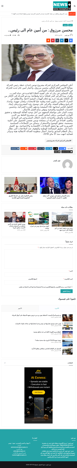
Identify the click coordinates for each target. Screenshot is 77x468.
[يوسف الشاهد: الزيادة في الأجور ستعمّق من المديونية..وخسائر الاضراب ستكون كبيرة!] (14, 217)
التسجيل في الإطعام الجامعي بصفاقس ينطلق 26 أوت (46, 348)
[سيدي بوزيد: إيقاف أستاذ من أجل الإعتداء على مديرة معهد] (62, 219)
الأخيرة (57, 308)
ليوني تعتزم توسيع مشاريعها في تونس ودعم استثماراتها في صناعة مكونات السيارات (38, 323)
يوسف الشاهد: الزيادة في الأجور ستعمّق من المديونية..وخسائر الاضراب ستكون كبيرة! (16, 226)
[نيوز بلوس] (62, 5)
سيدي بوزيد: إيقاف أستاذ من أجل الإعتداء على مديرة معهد (64, 229)
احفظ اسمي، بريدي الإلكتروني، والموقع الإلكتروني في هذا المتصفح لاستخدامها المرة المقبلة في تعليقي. (45, 287)
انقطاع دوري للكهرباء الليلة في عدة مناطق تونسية (47, 332)
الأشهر (20, 308)
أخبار (64, 21)
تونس (65, 25)
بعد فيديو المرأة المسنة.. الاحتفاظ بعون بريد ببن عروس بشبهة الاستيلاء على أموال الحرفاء (36, 315)
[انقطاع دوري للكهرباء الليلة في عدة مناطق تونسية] (67, 334)
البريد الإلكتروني (68, 279)
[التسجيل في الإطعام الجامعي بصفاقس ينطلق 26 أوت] (67, 351)
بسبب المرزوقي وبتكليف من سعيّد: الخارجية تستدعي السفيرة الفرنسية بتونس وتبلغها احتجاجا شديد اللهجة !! (40, 14)
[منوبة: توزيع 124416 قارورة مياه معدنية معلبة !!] (67, 342)
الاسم (71, 271)
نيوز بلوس (67, 35)
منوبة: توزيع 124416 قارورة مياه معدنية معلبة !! (48, 340)
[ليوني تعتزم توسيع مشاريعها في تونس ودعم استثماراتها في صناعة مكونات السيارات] (67, 326)
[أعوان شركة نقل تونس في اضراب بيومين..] (38, 218)
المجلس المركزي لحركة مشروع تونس (58, 140)
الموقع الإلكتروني (32, 279)
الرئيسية (69, 21)
